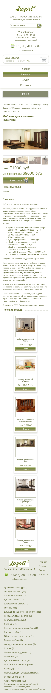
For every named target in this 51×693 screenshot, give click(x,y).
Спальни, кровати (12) (15, 595)
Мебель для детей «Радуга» (25, 380)
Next (45, 159)
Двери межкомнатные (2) (17, 660)
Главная (25, 69)
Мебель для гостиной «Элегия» (25, 340)
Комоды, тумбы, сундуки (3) (18, 616)
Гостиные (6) (10, 608)
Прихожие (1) (11, 656)
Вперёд (44, 138)
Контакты (25, 85)
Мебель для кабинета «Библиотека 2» (25, 420)
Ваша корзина (12, 58)
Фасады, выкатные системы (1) (20, 644)
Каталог (25, 74)
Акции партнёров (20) (15, 681)
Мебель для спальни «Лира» (25, 461)
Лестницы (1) (10, 624)
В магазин (25, 550)
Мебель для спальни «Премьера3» (25, 501)
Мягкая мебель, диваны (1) (17, 652)
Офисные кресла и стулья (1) (18, 636)
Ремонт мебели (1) (13, 640)
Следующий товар (39, 104)
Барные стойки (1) (13, 632)
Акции (25, 79)
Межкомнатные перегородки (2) (20, 664)
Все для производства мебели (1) (21, 628)
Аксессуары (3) (11, 669)
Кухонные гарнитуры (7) (16, 587)
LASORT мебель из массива (15, 104)
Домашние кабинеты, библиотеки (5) (22, 612)
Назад (7, 138)
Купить (26, 349)
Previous (7, 159)
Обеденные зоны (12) (15, 591)
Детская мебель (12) (14, 599)
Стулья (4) (9, 648)
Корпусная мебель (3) (15, 620)
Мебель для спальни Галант (25, 541)
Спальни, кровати (20, 108)
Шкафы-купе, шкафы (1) (16, 604)
